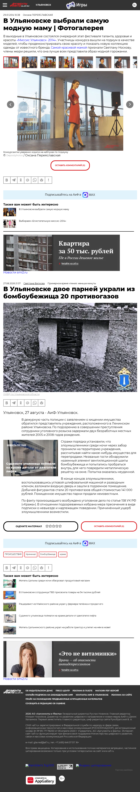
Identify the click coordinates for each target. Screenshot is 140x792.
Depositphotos (14, 155)
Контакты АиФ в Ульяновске (92, 695)
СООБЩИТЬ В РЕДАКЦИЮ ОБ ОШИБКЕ (45, 703)
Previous (10, 104)
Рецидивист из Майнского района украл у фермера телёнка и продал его (61, 604)
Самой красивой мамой (69, 47)
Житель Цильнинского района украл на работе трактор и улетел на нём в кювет (65, 627)
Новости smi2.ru (15, 272)
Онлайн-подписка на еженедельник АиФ (49, 695)
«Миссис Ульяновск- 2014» (36, 40)
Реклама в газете (82, 691)
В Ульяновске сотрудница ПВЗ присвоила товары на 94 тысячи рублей (59, 592)
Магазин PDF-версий (107, 691)
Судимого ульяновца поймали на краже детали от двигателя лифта (57, 615)
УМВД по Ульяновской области (21, 394)
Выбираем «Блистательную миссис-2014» (42, 221)
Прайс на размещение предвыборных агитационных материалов (64, 699)
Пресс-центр (63, 691)
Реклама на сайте (121, 695)
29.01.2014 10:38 (11, 15)
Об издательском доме (39, 691)
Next (129, 104)
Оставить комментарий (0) (70, 165)
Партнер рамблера (124, 770)
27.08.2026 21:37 (12, 283)
